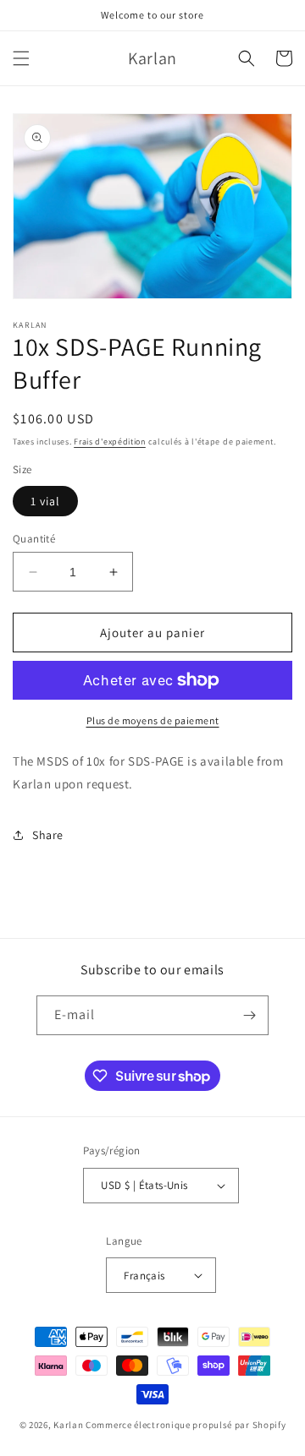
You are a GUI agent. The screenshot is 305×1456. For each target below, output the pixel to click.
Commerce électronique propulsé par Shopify (186, 1425)
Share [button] (48, 835)
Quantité (34, 539)
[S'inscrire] (249, 1015)
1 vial (45, 501)
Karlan (68, 1425)
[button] (21, 58)
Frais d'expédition (110, 441)
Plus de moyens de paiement (152, 720)
